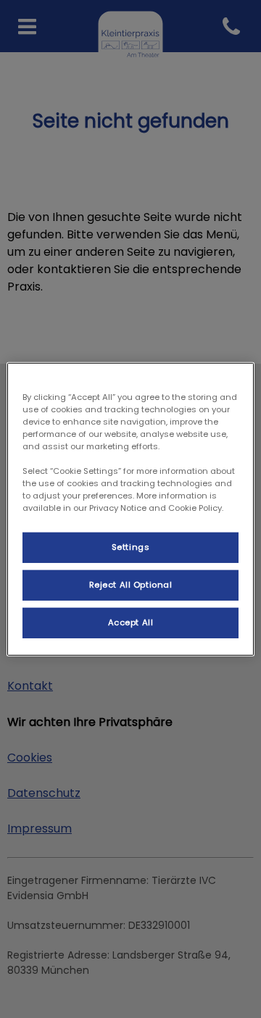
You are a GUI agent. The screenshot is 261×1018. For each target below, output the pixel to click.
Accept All (131, 622)
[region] (130, 509)
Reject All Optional (131, 585)
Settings (131, 547)
